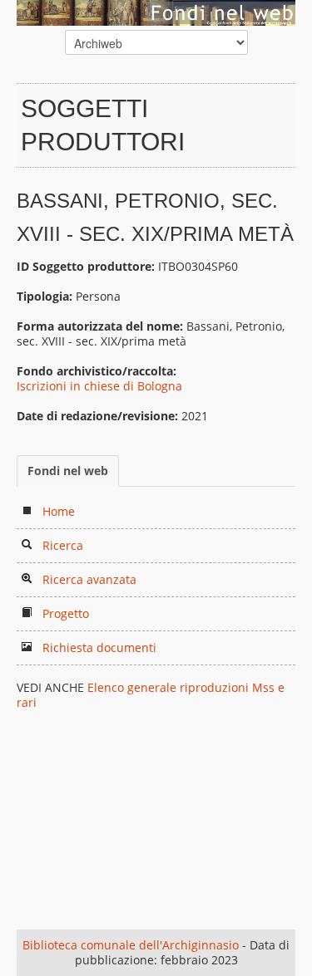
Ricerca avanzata (89, 579)
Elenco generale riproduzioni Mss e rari (151, 694)
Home (58, 511)
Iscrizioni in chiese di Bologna (99, 386)
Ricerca (62, 545)
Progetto (65, 613)
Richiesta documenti (99, 647)
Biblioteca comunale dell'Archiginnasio (130, 945)
